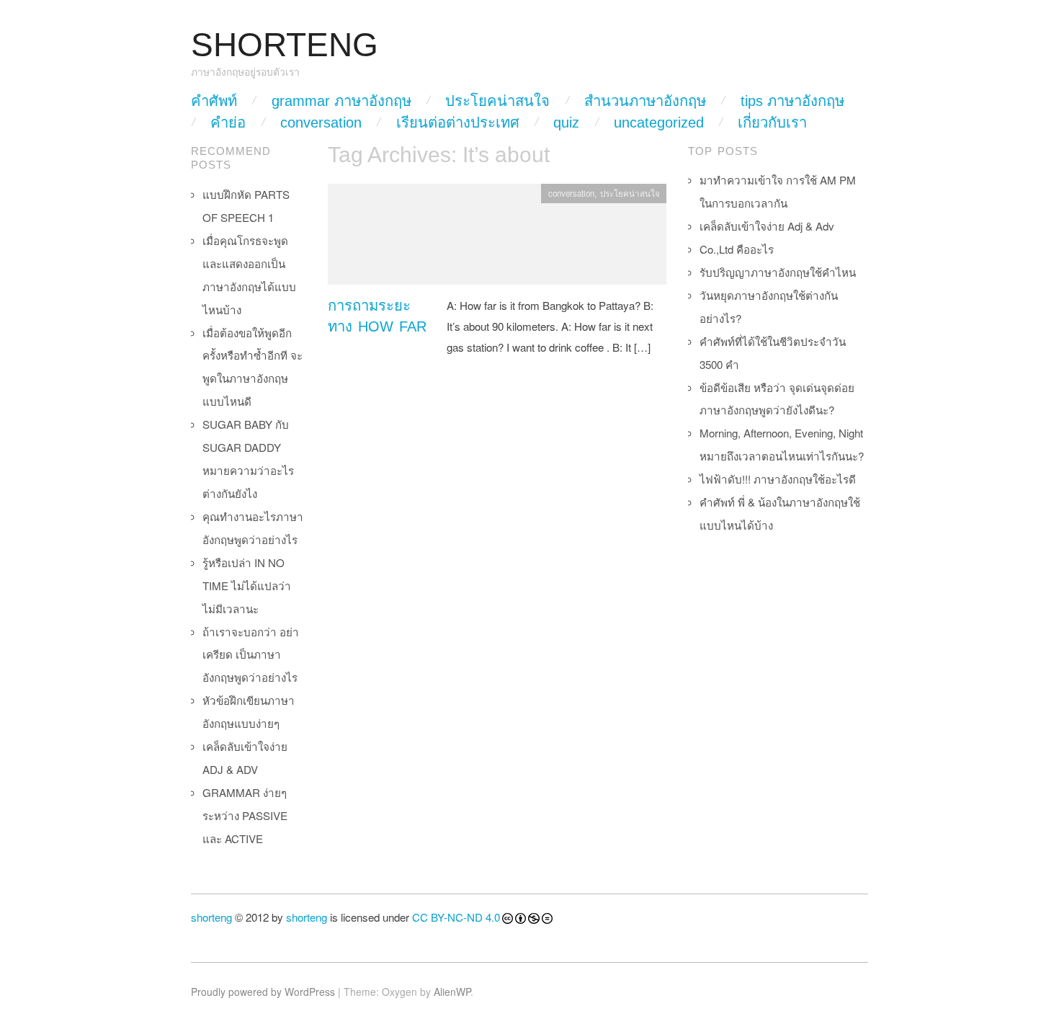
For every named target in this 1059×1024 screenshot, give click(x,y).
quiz (566, 122)
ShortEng (284, 45)
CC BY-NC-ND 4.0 (456, 917)
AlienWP (452, 991)
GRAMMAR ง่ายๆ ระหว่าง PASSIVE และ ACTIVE (244, 815)
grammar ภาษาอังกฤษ (341, 101)
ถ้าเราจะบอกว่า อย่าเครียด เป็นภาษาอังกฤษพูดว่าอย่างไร (250, 654)
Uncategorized (659, 122)
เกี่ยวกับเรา (772, 122)
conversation (321, 122)
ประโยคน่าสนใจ (497, 101)
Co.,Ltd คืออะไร (737, 249)
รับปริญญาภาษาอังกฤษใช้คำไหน (778, 272)
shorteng (211, 917)
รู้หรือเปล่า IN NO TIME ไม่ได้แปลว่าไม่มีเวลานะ (246, 585)
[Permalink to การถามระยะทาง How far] (497, 238)
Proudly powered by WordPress (263, 991)
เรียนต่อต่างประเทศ (457, 122)
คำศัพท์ (214, 101)
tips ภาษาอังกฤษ (792, 101)
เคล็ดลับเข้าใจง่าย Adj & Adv (767, 225)
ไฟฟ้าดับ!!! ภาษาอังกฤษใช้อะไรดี (778, 478)
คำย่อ (228, 122)
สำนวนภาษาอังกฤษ (645, 101)
